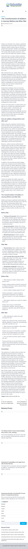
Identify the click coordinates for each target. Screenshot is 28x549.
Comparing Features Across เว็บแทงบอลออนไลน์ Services (13, 536)
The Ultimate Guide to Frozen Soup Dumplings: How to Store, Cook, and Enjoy (13, 431)
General (3, 16)
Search (3, 521)
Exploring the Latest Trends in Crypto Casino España (12, 534)
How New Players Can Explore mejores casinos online (12, 532)
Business (3, 506)
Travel (2, 518)
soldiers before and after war (12, 396)
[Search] (26, 11)
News (2, 513)
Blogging (3, 504)
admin (3, 23)
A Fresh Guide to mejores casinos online (9, 529)
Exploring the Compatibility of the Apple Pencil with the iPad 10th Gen (13, 462)
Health (2, 511)
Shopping (3, 515)
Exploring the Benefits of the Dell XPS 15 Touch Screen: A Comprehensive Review (13, 494)
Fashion (3, 508)
